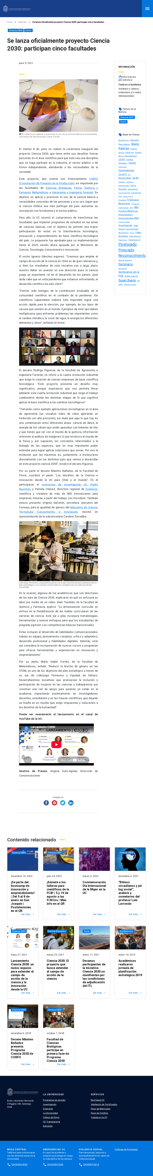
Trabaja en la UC (99, 1117)
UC (138, 281)
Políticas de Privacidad (126, 1149)
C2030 (121, 159)
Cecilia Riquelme (57, 931)
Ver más (28, 914)
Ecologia (121, 182)
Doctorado (124, 177)
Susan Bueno (127, 280)
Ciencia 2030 (15, 30)
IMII (136, 207)
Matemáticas (40, 192)
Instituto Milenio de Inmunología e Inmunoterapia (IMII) (128, 214)
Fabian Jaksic (128, 196)
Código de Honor (51, 1117)
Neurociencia (123, 233)
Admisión (48, 1126)
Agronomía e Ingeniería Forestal (72, 192)
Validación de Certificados (104, 1104)
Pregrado (126, 250)
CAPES (132, 163)
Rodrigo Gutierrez (125, 260)
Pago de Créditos (99, 1113)
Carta (86, 931)
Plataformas (122, 240)
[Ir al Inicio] (16, 8)
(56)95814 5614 (91, 1164)
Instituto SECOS (124, 222)
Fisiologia (122, 200)
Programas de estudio (54, 1100)
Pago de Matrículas (100, 1109)
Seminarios (122, 269)
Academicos (123, 140)
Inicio (9, 22)
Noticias (22, 22)
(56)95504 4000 (19, 1164)
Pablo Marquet (135, 236)
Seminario (125, 264)
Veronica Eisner (130, 284)
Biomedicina (131, 156)
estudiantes (133, 189)
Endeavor (91, 489)
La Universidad (50, 1113)
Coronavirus (126, 170)
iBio (131, 208)
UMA (120, 284)
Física (78, 187)
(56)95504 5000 (55, 1164)
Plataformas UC (134, 240)
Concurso (122, 167)
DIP (129, 174)
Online (132, 233)
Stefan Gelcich (131, 276)
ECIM (136, 178)
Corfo (28, 30)
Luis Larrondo (132, 229)
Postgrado (127, 244)
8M (85, 852)
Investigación (125, 225)
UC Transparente (51, 1122)
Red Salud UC (97, 1100)
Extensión (48, 1109)
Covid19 (122, 174)
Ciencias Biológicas (59, 187)
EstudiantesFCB (124, 193)
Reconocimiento (132, 255)
